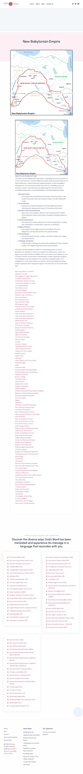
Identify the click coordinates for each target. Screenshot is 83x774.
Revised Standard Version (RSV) (19, 678)
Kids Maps (12, 744)
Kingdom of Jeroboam (22, 386)
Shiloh (17, 365)
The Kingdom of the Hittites (23, 496)
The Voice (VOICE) (15, 690)
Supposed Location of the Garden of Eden (28, 475)
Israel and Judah (20, 367)
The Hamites (19, 494)
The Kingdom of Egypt (22, 491)
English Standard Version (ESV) (19, 604)
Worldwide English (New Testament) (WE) (22, 699)
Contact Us (49, 4)
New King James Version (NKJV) (58, 627)
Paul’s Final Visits (20, 416)
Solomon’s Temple (21, 344)
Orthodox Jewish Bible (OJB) (18, 672)
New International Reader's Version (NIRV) (61, 618)
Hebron (17, 400)
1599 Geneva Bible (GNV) (17, 557)
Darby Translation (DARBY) (17, 592)
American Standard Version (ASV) (19, 563)
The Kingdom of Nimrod (22, 482)
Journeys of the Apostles (23, 409)
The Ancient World (21, 468)
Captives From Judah (21, 384)
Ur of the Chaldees (21, 290)
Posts (5, 731)
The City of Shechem (21, 473)
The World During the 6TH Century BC (27, 454)
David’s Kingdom (20, 311)
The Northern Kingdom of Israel (25, 281)
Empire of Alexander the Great (24, 433)
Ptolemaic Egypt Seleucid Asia (24, 447)
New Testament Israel (22, 299)
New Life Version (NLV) (16, 640)
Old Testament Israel (21, 304)
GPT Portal (26, 764)
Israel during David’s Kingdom (24, 309)
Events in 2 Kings (20, 377)
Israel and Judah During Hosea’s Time (26, 466)
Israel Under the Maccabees (24, 435)
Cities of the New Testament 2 (24, 318)
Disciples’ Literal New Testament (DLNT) (21, 595)
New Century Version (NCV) (56, 611)
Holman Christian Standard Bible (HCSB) (60, 557)
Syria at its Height (20, 398)
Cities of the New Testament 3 (24, 316)
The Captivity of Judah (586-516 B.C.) (26, 276)
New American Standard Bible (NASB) (59, 600)
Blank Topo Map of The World (24, 271)
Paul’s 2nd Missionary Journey (24, 421)
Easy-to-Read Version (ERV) (18, 601)
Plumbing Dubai (28, 753)
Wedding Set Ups (28, 732)
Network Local (8, 751)
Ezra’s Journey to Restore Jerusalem (26, 463)
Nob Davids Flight (20, 363)
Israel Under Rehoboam (22, 332)
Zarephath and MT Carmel (23, 346)
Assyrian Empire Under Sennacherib (26, 372)
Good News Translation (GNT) (18, 620)
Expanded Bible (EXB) (16, 614)
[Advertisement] (41, 20)
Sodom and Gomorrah (22, 489)
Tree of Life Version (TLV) (17, 693)
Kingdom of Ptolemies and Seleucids (26, 451)
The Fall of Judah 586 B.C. (23, 278)
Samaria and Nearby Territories (24, 395)
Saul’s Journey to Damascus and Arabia (27, 414)
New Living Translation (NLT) (18, 643)
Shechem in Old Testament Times (25, 292)
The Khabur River (20, 379)
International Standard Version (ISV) (59, 563)
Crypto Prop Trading (29, 762)
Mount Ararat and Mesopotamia (25, 484)
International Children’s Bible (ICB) (58, 560)
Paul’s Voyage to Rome (22, 426)
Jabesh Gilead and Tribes (23, 349)
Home (32, 4)
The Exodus (18, 461)
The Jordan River (20, 480)
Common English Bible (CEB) (18, 582)
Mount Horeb (19, 456)
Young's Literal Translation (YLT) (19, 706)
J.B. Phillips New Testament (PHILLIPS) (59, 567)
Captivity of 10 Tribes (21, 374)
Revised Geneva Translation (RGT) (20, 675)
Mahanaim (18, 402)
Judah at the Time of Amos (23, 430)
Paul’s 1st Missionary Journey (24, 419)
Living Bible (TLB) (53, 579)
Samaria (17, 342)
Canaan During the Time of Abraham (26, 470)
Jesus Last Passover (21, 297)
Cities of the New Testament (24, 323)
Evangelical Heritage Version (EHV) (20, 611)
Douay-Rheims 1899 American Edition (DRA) (22, 598)
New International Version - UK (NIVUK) (60, 624)
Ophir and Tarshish (21, 335)
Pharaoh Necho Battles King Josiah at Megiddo (29, 391)
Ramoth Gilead (19, 339)
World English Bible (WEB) (17, 696)
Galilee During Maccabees (23, 437)
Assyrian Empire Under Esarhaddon (26, 370)
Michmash (18, 358)
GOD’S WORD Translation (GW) (19, 617)
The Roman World (20, 449)
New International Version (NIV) (58, 621)
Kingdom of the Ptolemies (23, 442)
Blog (43, 4)
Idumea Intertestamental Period (25, 440)
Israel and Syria (19, 381)
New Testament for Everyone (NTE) (20, 669)
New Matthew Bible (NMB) (17, 646)
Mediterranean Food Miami (31, 735)
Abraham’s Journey (21, 274)
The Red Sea (19, 459)
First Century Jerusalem (22, 325)
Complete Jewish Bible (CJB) (18, 586)
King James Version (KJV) (56, 573)
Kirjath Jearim (19, 356)
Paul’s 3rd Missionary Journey (24, 423)
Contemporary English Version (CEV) (20, 589)
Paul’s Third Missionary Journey (24, 412)
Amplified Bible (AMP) (16, 567)
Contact (6, 734)
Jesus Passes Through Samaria (24, 503)
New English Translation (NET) (57, 615)
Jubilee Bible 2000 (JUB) (55, 570)
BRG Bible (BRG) (14, 576)
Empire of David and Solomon (24, 327)
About (38, 4)
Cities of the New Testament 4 (24, 313)
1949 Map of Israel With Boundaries (25, 405)
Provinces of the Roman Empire (24, 306)
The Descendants (20, 487)
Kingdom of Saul (20, 353)
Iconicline (12, 749)
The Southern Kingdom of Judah (25, 283)
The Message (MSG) (15, 687)
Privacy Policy (8, 740)
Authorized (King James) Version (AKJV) (21, 573)
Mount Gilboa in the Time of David (25, 360)
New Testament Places (22, 302)
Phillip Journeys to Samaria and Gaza (26, 428)
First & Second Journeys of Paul (24, 407)
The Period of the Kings (22, 337)
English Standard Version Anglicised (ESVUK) (23, 608)
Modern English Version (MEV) (57, 582)
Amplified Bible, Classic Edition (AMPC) (21, 570)
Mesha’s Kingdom (20, 388)
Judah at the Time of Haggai (24, 501)
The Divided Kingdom (21, 285)
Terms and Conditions (10, 737)
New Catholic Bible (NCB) (56, 608)
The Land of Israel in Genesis (24, 477)
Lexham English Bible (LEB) (56, 576)
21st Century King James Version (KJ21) (21, 560)
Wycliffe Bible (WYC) (15, 703)
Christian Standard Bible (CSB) (18, 579)
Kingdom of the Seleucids (23, 445)
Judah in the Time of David (23, 351)
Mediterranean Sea (21, 321)
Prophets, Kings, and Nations (24, 295)
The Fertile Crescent (21, 288)
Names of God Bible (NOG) (56, 591)
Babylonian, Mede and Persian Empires (27, 393)
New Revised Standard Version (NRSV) (21, 649)
